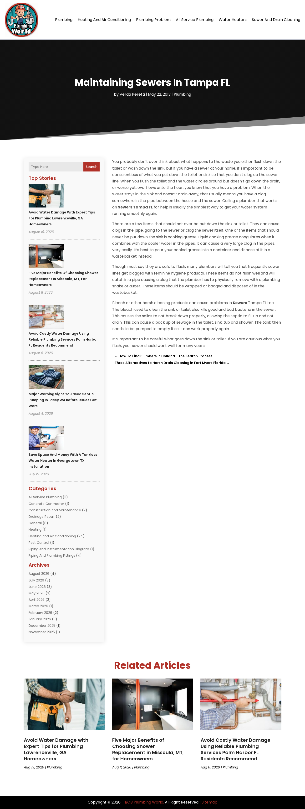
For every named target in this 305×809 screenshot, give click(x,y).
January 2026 (40, 619)
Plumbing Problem (153, 19)
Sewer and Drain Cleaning (276, 19)
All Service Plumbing (195, 19)
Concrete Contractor (46, 503)
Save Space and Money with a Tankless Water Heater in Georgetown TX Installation (63, 460)
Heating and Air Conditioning (104, 19)
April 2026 (37, 599)
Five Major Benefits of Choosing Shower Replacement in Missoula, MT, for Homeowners (63, 278)
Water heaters (233, 19)
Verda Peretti (132, 94)
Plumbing (63, 19)
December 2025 (42, 625)
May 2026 (37, 593)
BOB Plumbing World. (144, 802)
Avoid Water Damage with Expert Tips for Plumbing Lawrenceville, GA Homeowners (62, 218)
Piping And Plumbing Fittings (52, 555)
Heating (35, 529)
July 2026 (36, 580)
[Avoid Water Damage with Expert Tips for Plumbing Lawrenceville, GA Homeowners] (46, 196)
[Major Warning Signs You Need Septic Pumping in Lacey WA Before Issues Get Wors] (46, 378)
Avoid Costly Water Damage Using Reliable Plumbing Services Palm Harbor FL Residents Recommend (63, 339)
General (35, 523)
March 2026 (38, 606)
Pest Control (39, 542)
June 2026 (37, 586)
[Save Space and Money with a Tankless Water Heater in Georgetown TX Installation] (46, 438)
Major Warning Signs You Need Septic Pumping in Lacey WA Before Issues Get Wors (63, 400)
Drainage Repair (42, 516)
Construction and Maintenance (55, 510)
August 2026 (39, 573)
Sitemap (209, 802)
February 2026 (40, 612)
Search (91, 166)
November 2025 (42, 632)
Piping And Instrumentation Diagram (59, 549)
